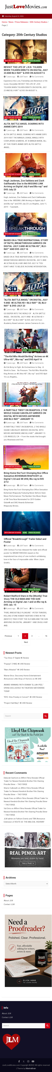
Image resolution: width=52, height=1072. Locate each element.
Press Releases (34, 61)
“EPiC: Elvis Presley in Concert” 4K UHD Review (23, 697)
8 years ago (10, 423)
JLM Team (23, 77)
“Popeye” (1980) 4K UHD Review (17, 664)
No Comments (38, 77)
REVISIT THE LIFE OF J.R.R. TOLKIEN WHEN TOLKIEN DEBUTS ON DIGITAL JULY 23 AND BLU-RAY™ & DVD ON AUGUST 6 (26, 70)
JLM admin (8, 819)
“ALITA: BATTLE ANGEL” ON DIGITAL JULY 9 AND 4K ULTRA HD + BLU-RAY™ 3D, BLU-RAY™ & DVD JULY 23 (26, 302)
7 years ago (10, 77)
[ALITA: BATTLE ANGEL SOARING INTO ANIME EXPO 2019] (26, 108)
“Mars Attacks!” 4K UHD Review (17, 670)
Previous (8, 636)
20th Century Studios (12, 61)
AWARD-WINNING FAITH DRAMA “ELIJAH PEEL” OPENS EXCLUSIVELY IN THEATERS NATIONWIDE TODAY (24, 688)
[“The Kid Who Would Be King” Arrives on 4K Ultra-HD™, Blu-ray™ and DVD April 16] (26, 341)
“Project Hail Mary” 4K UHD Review (18, 703)
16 (46, 636)
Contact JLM (9, 904)
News (25, 61)
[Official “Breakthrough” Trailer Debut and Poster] (26, 523)
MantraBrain (31, 1068)
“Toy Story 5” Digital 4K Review (16, 658)
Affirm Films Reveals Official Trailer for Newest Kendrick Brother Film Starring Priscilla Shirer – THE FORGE (24, 781)
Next (26, 642)
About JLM (8, 900)
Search (45, 716)
